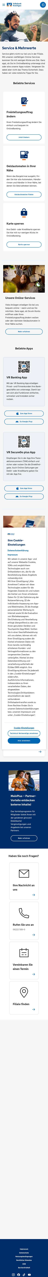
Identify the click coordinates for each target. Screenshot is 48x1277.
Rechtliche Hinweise (24, 1260)
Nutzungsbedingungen (24, 1256)
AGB (24, 1264)
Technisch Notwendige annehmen (24, 733)
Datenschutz (24, 1253)
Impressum (24, 1249)
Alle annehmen (24, 741)
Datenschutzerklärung (18, 550)
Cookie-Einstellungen (24, 728)
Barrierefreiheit (24, 1268)
